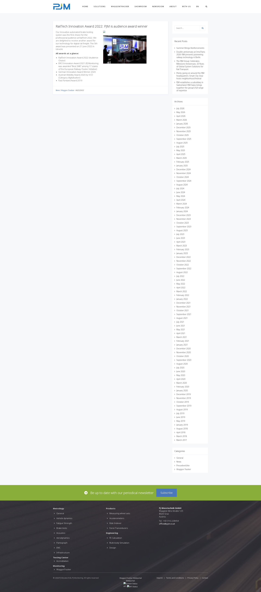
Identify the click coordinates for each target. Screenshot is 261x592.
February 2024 (182, 207)
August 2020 (182, 363)
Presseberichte (182, 465)
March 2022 (181, 291)
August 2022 (182, 272)
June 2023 (180, 238)
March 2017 (181, 440)
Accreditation (62, 561)
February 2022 (182, 295)
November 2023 (183, 219)
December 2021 (183, 303)
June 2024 (180, 192)
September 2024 (183, 181)
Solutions (100, 6)
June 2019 (180, 417)
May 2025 (180, 150)
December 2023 (183, 215)
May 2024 (180, 196)
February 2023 (182, 249)
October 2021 (182, 310)
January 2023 (182, 253)
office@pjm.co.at (167, 523)
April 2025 (180, 154)
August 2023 (182, 230)
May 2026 (180, 112)
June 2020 (180, 371)
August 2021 (182, 318)
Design (112, 547)
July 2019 (180, 413)
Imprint (160, 578)
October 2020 (182, 356)
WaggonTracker (120, 6)
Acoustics (60, 533)
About (173, 6)
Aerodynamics (63, 537)
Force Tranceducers (118, 528)
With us (186, 6)
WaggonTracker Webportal (130, 578)
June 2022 (180, 280)
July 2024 (180, 188)
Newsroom (158, 6)
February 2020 (182, 386)
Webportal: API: (129, 583)
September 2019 (183, 405)
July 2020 (180, 367)
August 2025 (182, 142)
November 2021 (183, 306)
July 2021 (180, 322)
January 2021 (182, 344)
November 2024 (183, 173)
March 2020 (181, 383)
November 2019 (183, 398)
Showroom (141, 6)
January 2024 (182, 211)
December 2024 (183, 169)
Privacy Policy (192, 578)
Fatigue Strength (64, 523)
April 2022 (180, 287)
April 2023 (180, 242)
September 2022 (183, 268)
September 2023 (183, 226)
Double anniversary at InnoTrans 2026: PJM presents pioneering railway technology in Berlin (190, 55)
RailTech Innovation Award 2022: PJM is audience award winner (101, 26)
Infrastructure (63, 552)
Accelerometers (116, 518)
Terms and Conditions (175, 578)
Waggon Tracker (67, 90)
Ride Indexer (115, 523)
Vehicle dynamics (64, 518)
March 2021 (181, 337)
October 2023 (182, 222)
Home (85, 6)
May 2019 (180, 421)
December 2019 (183, 394)
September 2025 (183, 139)
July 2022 (180, 276)
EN (197, 6)
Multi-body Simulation (119, 542)
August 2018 (182, 428)
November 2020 (183, 352)
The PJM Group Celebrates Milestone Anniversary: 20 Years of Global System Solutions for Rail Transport (190, 65)
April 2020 (180, 379)
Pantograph (61, 542)
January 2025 (182, 165)
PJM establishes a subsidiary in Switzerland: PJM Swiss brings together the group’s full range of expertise (189, 86)
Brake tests (61, 528)
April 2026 (180, 116)
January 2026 (182, 123)
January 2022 (182, 299)
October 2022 (182, 264)
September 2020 (183, 360)
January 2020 (182, 390)
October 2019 (182, 402)
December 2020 (183, 348)
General (179, 458)
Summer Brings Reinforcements (190, 48)
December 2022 (183, 257)
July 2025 (180, 146)
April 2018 (180, 432)
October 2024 (182, 177)
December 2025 (183, 127)
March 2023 (181, 245)
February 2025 (182, 161)
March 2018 (181, 436)
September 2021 (183, 314)
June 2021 (180, 325)
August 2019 (182, 409)
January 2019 (182, 424)
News (58, 90)
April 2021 (180, 333)
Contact (205, 578)
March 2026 (181, 120)
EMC (58, 547)
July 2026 (180, 108)
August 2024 (182, 184)
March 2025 (181, 158)
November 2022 (183, 261)
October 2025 (182, 135)
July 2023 (180, 234)
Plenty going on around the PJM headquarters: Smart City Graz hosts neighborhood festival (190, 76)
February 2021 (182, 341)
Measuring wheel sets (119, 513)
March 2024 (181, 203)
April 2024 (180, 200)
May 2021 (180, 329)
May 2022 (180, 283)
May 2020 (180, 375)
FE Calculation (115, 537)
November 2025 (183, 131)
